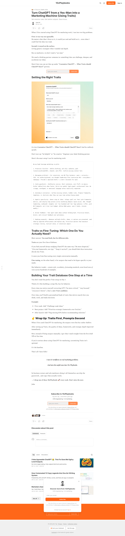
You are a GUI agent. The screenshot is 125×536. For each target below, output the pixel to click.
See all (35, 498)
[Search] (100, 3)
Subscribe (111, 3)
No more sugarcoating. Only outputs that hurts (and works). (49, 464)
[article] (62, 464)
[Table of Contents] (2, 268)
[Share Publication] (104, 3)
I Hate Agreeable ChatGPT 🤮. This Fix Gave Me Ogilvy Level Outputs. (52, 461)
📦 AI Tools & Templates (40, 9)
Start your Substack (58, 528)
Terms (65, 524)
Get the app (70, 528)
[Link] (29, 77)
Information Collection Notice (62, 505)
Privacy (60, 524)
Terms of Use (70, 503)
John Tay (38, 22)
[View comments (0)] (39, 28)
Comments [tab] (36, 433)
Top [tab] (34, 455)
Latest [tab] (38, 455)
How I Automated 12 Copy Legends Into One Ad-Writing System (53, 474)
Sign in (120, 3)
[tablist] (39, 433)
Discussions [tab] (44, 455)
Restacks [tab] (42, 433)
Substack (54, 532)
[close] (78, 481)
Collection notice (72, 524)
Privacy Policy (75, 505)
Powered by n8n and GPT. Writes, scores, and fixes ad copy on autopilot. (53, 478)
